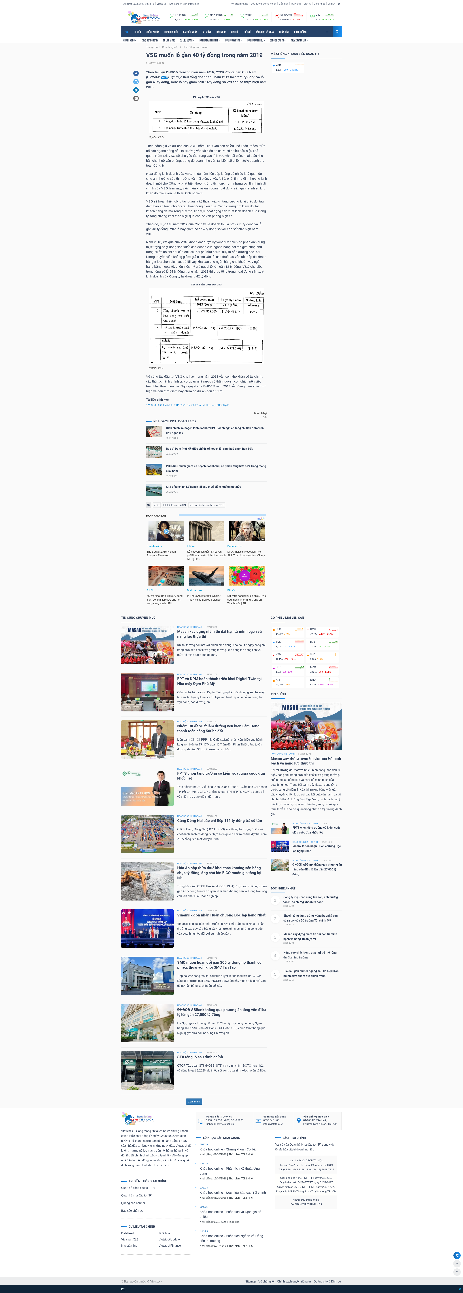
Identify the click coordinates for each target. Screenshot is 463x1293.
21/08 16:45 (212, 958)
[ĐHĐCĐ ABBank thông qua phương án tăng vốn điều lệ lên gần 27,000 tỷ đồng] (147, 1022)
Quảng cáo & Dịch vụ (327, 1281)
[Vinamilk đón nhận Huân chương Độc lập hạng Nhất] (147, 928)
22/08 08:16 (288, 980)
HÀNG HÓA (221, 32)
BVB (312, 641)
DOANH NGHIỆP (171, 32)
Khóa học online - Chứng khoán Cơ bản (228, 1149)
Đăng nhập (319, 4)
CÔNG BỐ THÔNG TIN (150, 40)
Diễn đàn (283, 4)
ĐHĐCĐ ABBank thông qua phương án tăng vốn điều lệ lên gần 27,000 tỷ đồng (317, 869)
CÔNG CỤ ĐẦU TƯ (277, 40)
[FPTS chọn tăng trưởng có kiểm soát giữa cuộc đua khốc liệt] (147, 786)
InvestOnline (129, 1245)
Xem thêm (194, 1101)
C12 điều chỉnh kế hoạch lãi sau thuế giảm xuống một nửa (203, 486)
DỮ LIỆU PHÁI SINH (233, 40)
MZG (313, 667)
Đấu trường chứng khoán (263, 4)
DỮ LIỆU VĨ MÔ (169, 40)
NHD (313, 679)
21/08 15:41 (212, 1052)
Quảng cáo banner (133, 1203)
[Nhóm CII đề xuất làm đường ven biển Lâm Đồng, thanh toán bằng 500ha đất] (147, 739)
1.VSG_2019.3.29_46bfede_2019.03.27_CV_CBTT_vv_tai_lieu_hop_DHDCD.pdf (187, 405)
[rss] (339, 4)
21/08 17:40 (212, 863)
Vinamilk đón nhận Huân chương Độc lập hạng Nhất (221, 915)
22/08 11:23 (288, 924)
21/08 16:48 (212, 911)
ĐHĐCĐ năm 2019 (174, 505)
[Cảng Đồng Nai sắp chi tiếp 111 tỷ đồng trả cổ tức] (147, 833)
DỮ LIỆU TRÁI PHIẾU (255, 40)
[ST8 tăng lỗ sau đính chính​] (147, 1070)
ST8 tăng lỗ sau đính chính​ (200, 1057)
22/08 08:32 (288, 906)
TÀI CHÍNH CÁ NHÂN (265, 32)
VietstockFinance (239, 4)
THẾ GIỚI (247, 32)
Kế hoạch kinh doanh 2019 (174, 421)
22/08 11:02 (212, 769)
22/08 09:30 (212, 816)
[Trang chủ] (137, 1118)
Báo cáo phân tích (132, 1210)
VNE (312, 654)
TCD (278, 641)
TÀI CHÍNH (206, 32)
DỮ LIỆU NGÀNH (186, 40)
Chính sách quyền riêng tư (294, 1281)
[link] (327, 31)
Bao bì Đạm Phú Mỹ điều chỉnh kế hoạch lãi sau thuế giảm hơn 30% (209, 448)
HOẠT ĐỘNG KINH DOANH (190, 627)
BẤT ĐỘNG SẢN (190, 32)
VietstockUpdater (170, 1239)
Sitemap (250, 1281)
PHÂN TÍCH (284, 32)
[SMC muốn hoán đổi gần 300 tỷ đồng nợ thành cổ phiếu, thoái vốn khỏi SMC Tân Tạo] (147, 975)
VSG (164, 77)
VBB (278, 654)
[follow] (123, 1289)
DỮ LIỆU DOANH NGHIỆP (209, 40)
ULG (278, 629)
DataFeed (127, 1233)
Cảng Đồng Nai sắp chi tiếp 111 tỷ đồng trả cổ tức (219, 820)
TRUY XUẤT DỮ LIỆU (299, 40)
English (331, 4)
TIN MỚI (137, 32)
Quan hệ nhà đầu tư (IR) (136, 1195)
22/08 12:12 (212, 721)
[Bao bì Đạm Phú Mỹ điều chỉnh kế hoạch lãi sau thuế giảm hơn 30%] (154, 453)
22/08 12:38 (212, 674)
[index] (172, 15)
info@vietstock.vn (273, 1123)
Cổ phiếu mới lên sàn (287, 617)
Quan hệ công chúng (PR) (138, 1187)
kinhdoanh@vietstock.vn (220, 1123)
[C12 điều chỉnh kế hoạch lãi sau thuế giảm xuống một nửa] (154, 491)
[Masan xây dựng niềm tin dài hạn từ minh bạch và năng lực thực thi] (147, 644)
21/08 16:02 (212, 1005)
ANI (278, 679)
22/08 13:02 (212, 627)
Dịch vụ (307, 4)
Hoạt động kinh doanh (283, 754)
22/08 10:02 (288, 961)
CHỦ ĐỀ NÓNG (129, 40)
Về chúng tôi (266, 1281)
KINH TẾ (234, 32)
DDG (278, 667)
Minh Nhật (260, 413)
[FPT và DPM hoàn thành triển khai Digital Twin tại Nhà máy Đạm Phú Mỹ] (147, 692)
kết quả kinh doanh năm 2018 (207, 505)
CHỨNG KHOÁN (152, 32)
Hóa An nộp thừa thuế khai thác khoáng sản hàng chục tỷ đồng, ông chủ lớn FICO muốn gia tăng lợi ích (219, 873)
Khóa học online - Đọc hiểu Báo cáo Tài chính (233, 1192)
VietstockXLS (130, 1239)
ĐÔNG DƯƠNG (300, 32)
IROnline (164, 1233)
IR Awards (296, 4)
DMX (313, 629)
